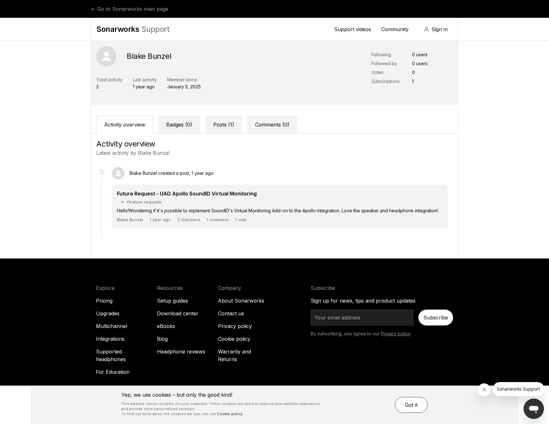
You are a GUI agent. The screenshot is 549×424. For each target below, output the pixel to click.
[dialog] (274, 405)
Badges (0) (179, 124)
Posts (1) (223, 124)
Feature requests (144, 201)
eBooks (166, 326)
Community (395, 29)
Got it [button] (411, 405)
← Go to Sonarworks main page (129, 9)
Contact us (231, 313)
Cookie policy (234, 339)
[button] (436, 29)
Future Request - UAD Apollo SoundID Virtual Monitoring (187, 193)
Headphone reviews (181, 351)
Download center (178, 313)
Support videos (352, 29)
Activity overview (124, 124)
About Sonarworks (241, 300)
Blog (162, 339)
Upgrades (107, 313)
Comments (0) (272, 124)
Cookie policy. (230, 414)
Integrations (110, 339)
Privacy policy (235, 326)
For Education (113, 372)
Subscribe (436, 317)
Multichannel (111, 326)
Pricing (104, 300)
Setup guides (172, 300)
